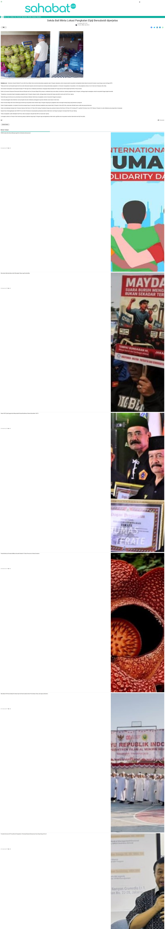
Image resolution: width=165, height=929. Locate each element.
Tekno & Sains (24, 16)
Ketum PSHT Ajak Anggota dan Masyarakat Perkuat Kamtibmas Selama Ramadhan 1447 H (19, 413)
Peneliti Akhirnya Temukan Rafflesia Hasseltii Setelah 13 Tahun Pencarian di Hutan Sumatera (20, 553)
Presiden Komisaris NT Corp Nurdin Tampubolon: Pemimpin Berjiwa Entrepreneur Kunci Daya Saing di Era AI (23, 833)
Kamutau (34, 16)
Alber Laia (84, 24)
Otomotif (19, 16)
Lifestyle (12, 16)
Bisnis (5, 16)
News (2, 16)
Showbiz (30, 16)
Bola (15, 16)
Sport (8, 16)
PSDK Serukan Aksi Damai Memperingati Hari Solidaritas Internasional (15, 133)
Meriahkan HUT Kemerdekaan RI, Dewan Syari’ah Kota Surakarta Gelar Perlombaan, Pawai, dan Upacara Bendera (24, 693)
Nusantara (39, 16)
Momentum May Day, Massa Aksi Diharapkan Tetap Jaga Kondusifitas (15, 273)
